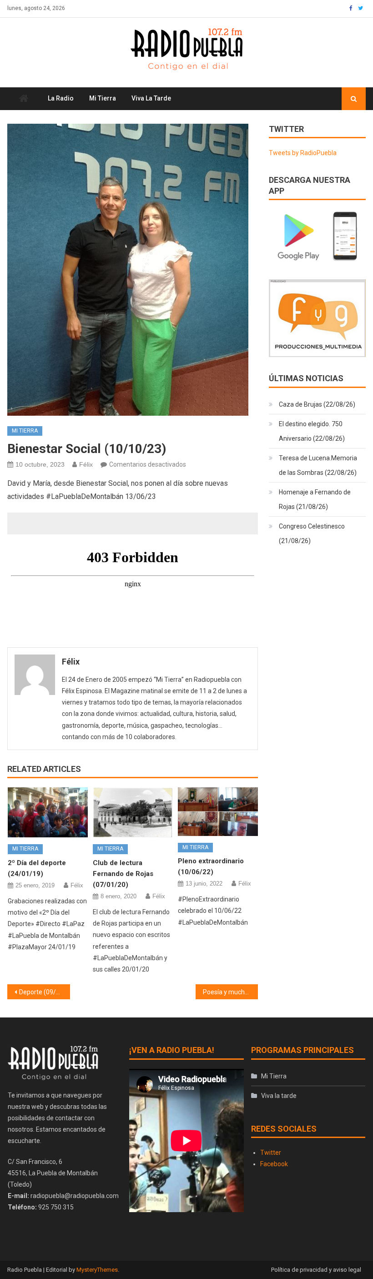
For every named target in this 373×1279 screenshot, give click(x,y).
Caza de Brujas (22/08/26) (317, 404)
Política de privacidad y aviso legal (316, 1269)
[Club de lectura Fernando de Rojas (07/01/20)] (133, 812)
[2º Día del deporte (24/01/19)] (48, 812)
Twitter (270, 1152)
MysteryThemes (97, 1269)
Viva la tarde (151, 98)
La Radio (61, 98)
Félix (86, 464)
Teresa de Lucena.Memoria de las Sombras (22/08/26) (318, 465)
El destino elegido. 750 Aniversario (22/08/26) (312, 431)
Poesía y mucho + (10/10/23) (230, 992)
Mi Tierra (102, 98)
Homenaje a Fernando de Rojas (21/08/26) (315, 499)
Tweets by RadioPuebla (303, 152)
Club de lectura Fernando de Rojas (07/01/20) (123, 874)
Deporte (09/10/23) (44, 992)
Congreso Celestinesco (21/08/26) (312, 533)
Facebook (274, 1164)
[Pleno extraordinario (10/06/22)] (218, 811)
